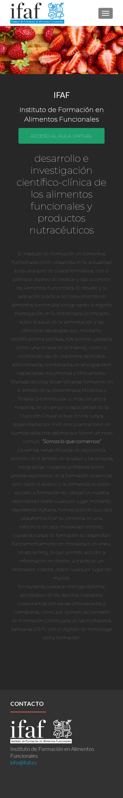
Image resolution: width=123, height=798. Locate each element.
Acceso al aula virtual (61, 136)
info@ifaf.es (23, 762)
